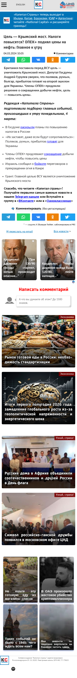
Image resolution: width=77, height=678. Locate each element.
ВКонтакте (26, 201)
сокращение (53, 154)
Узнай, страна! (65, 438)
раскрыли (27, 127)
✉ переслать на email (19, 231)
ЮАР (52, 18)
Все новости (61, 231)
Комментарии (64, 53)
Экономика (67, 317)
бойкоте (40, 164)
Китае (28, 18)
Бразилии (40, 18)
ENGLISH (20, 4)
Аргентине (65, 18)
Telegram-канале (27, 197)
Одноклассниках (59, 201)
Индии (18, 18)
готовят (52, 141)
